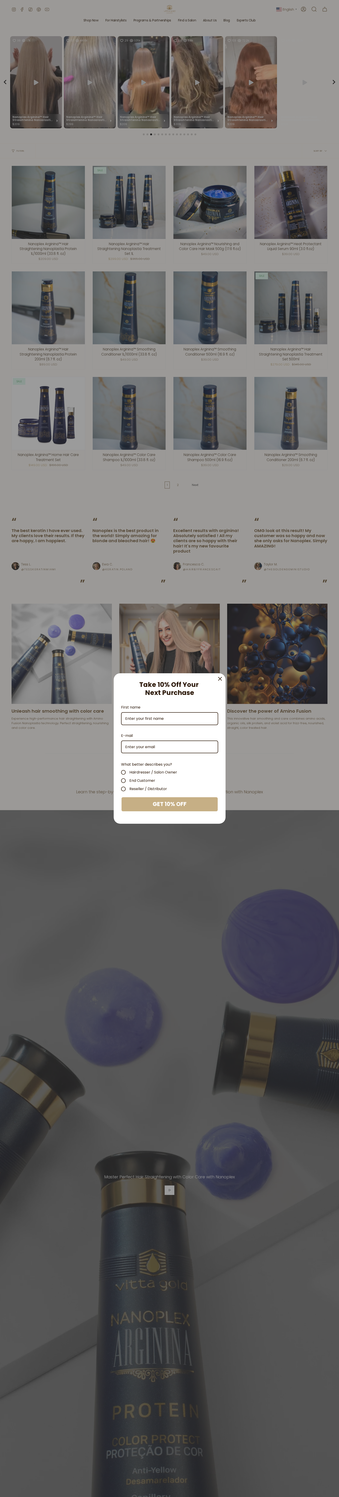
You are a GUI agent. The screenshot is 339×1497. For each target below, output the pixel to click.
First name (130, 707)
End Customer (142, 780)
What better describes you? (146, 764)
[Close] (220, 678)
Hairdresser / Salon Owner (153, 772)
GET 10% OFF (170, 804)
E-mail (127, 735)
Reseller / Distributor (148, 789)
